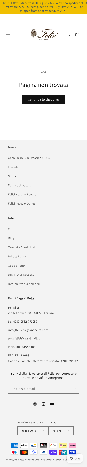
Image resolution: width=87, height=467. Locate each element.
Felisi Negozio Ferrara (22, 194)
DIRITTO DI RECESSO (21, 274)
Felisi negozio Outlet (21, 203)
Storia (12, 176)
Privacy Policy (17, 256)
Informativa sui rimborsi (24, 284)
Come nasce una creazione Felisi (29, 158)
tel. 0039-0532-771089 (22, 321)
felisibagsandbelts (24, 459)
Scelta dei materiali (20, 185)
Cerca (11, 229)
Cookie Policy (17, 265)
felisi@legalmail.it (27, 338)
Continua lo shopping (43, 99)
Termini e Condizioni (21, 247)
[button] (8, 34)
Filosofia (13, 167)
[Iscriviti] (74, 389)
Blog (11, 238)
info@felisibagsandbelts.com (28, 330)
